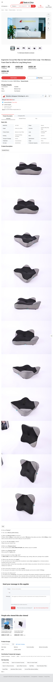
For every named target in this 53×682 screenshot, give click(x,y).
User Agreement (34, 676)
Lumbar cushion (17, 649)
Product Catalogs (21, 644)
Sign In (3, 109)
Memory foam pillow (43, 647)
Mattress (16, 647)
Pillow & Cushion (12, 10)
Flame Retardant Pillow (42, 666)
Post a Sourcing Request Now (41, 608)
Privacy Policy (47, 676)
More (2, 671)
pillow (2, 649)
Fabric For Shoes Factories (8, 666)
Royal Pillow (5, 669)
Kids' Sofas (3, 647)
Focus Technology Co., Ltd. (17, 676)
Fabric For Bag (5, 662)
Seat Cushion (19, 10)
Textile (6, 10)
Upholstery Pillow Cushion (16, 669)
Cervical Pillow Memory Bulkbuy (31, 669)
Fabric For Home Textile (32, 662)
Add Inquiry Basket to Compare (26, 53)
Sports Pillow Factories (22, 666)
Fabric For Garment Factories (18, 662)
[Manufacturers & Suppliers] (26, 2)
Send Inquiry (13, 77)
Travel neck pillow (30, 647)
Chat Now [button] (40, 78)
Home (2, 10)
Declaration (41, 676)
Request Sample (24, 81)
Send (13, 608)
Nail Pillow (31, 666)
